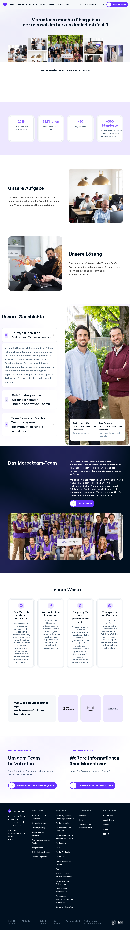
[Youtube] (108, 833)
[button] (29, 335)
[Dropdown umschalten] (36, 4)
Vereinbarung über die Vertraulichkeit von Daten (92, 922)
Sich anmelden (91, 4)
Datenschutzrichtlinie (73, 921)
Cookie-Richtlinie (57, 922)
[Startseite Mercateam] (13, 4)
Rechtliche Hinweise (43, 922)
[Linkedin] (104, 833)
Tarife (81, 4)
